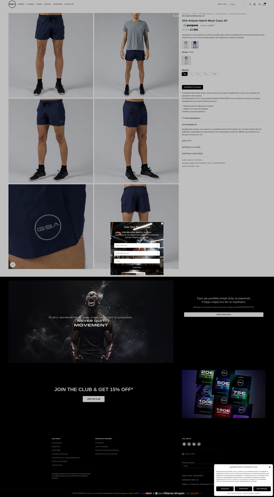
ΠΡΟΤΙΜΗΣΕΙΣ (262, 489)
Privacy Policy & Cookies (234, 493)
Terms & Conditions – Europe (251, 493)
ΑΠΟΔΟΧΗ (225, 489)
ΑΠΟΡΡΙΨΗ (243, 489)
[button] (270, 467)
